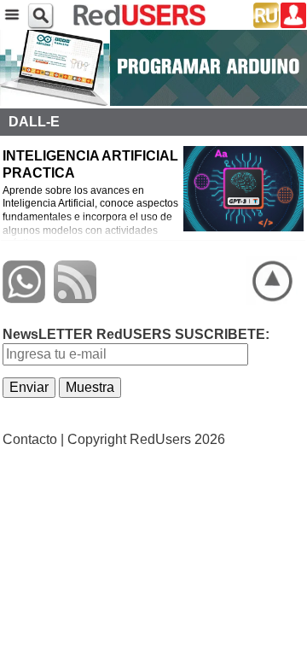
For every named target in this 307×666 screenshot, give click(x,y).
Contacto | (33, 439)
